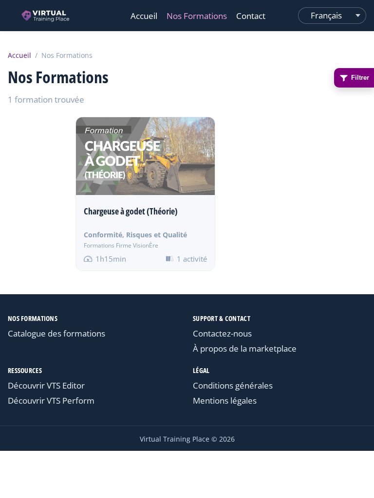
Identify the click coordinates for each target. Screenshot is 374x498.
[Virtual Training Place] (46, 15)
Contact (250, 15)
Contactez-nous (222, 333)
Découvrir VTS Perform (51, 400)
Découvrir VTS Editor (46, 385)
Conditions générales (233, 385)
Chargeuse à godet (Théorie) (131, 211)
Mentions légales (225, 400)
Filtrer (360, 77)
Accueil (144, 15)
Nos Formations (197, 15)
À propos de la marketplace (245, 348)
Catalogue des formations (56, 333)
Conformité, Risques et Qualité (135, 234)
